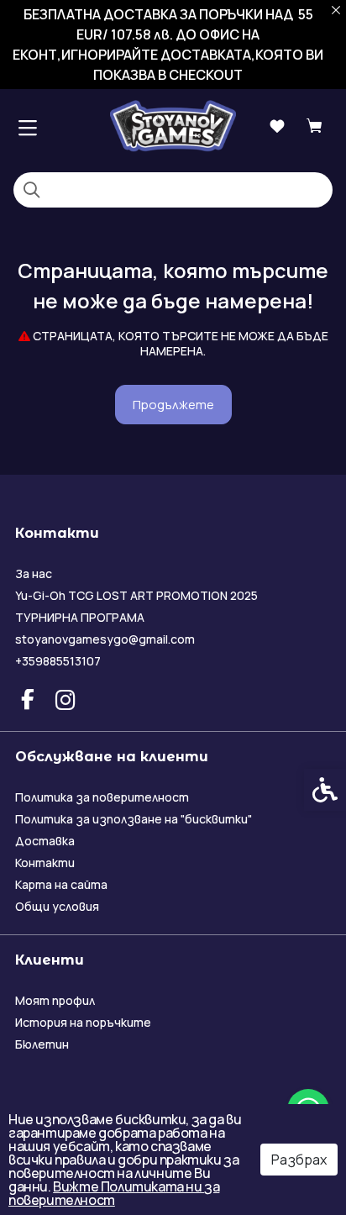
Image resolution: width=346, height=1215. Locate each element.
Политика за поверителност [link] (102, 797)
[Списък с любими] (277, 126)
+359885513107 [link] (58, 661)
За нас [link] (33, 573)
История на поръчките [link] (83, 1022)
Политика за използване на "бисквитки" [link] (133, 819)
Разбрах (299, 1159)
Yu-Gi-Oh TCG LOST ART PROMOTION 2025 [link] (136, 595)
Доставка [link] (45, 841)
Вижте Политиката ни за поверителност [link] (113, 1193)
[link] (173, 125)
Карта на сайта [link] (61, 884)
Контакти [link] (45, 862)
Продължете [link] (173, 404)
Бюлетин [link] (42, 1044)
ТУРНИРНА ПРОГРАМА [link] (79, 617)
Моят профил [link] (55, 1000)
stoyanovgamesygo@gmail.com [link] (105, 639)
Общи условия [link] (57, 906)
